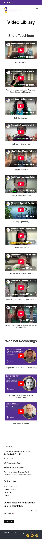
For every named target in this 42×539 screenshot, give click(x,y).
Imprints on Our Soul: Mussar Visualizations (21, 396)
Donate (6, 495)
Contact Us (7, 492)
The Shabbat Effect (21, 423)
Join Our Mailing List (11, 486)
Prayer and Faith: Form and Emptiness (21, 367)
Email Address (9, 513)
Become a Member (10, 489)
